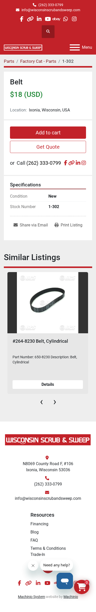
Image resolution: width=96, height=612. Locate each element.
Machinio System (31, 597)
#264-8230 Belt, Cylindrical (40, 341)
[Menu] (75, 47)
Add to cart (48, 133)
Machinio (70, 597)
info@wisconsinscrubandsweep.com (51, 10)
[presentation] (41, 401)
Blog (34, 532)
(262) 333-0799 (50, 5)
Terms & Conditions (48, 548)
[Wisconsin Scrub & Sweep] (48, 439)
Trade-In (37, 554)
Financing (39, 523)
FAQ (34, 540)
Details (47, 384)
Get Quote (48, 147)
